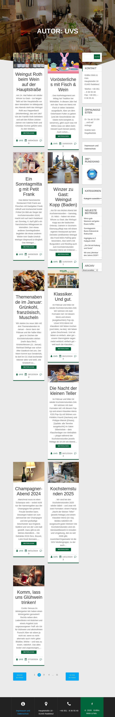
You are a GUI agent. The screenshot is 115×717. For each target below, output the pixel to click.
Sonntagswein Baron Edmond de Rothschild (91, 231)
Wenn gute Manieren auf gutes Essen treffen (91, 221)
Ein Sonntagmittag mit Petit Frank (29, 186)
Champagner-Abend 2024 (28, 491)
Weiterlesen (28, 133)
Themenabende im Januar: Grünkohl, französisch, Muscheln (28, 307)
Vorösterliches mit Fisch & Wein (63, 84)
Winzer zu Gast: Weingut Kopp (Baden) (63, 197)
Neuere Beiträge (19, 676)
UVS (21, 140)
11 (58, 674)
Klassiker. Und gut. (63, 296)
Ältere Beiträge (72, 676)
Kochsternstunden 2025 (63, 491)
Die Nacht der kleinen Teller (63, 391)
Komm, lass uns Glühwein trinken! (28, 597)
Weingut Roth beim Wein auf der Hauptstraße (28, 82)
